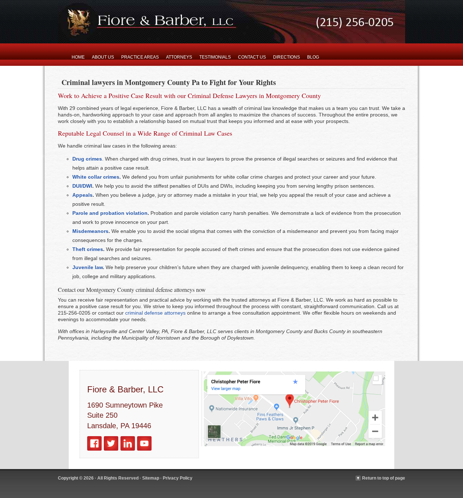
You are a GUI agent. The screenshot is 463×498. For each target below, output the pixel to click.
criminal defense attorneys (155, 313)
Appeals (82, 195)
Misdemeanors (90, 231)
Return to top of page (383, 478)
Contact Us (252, 57)
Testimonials (215, 57)
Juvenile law (87, 267)
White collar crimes (95, 177)
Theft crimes (87, 249)
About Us (103, 57)
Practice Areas (140, 57)
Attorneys (179, 57)
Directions (286, 57)
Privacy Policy (177, 478)
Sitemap (150, 478)
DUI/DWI (82, 186)
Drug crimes (87, 159)
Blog (313, 57)
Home (78, 57)
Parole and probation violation (110, 213)
